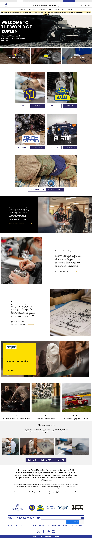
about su (22, 106)
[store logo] (6, 5)
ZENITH (35, 1)
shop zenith (38, 148)
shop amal (70, 106)
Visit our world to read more (16, 224)
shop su (37, 106)
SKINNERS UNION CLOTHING (56, 1)
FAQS (50, 9)
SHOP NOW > (11, 371)
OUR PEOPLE (32, 9)
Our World (42, 9)
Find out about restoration (62, 271)
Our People (46, 416)
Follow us (31, 460)
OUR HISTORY (22, 9)
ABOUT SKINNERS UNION (37, 190)
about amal (54, 106)
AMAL (29, 1)
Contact (57, 536)
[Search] (33, 5)
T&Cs (40, 536)
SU (24, 1)
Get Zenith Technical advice (18, 324)
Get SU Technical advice (17, 321)
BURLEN (19, 1)
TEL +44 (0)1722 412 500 (69, 1)
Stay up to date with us (24, 518)
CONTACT (70, 9)
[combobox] (45, 5)
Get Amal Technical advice (18, 323)
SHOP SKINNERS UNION (55, 190)
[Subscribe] (82, 518)
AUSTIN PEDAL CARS (43, 1)
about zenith (22, 148)
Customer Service (48, 536)
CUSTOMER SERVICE (59, 9)
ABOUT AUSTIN (54, 148)
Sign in (82, 5)
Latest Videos (16, 416)
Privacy (34, 536)
